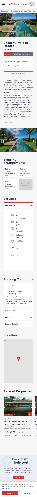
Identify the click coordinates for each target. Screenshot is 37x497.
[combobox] (18, 205)
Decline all (27, 493)
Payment (8, 317)
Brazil (16, 54)
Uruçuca (21, 54)
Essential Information (14, 286)
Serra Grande (29, 54)
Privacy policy (6, 488)
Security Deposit (11, 324)
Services (32, 11)
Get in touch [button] (19, 477)
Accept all (10, 493)
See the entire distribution (25, 185)
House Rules (10, 311)
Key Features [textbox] (10, 205)
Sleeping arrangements (19, 11)
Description (5, 11)
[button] (32, 4)
